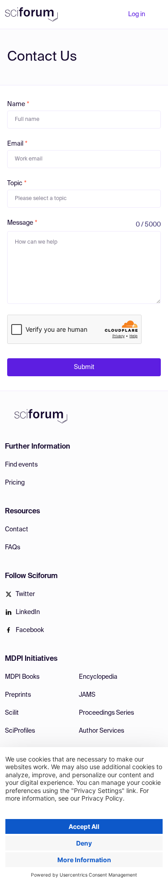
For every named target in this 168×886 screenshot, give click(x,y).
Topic (14, 183)
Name (16, 104)
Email (15, 144)
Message (20, 223)
